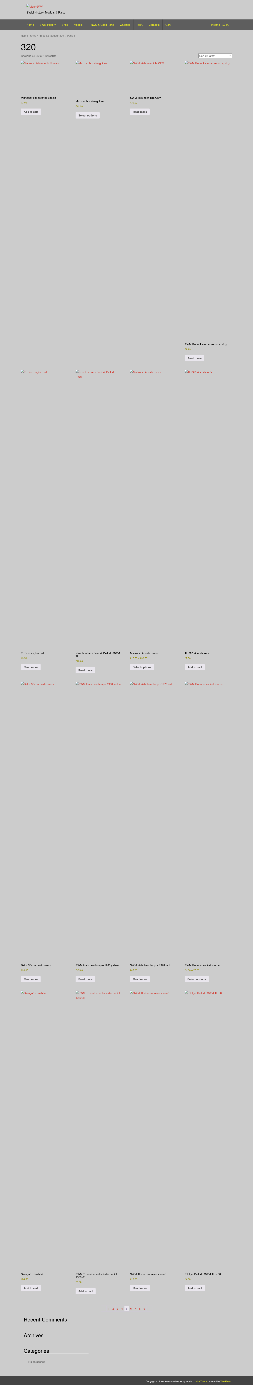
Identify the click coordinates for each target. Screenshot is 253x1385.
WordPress (226, 1381)
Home (30, 24)
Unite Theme (200, 1381)
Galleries (125, 24)
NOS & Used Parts (102, 24)
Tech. (139, 24)
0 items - (219, 24)
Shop (65, 24)
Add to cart (31, 112)
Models (78, 24)
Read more (140, 112)
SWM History (48, 24)
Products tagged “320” (52, 35)
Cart (168, 24)
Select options (87, 115)
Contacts (154, 24)
